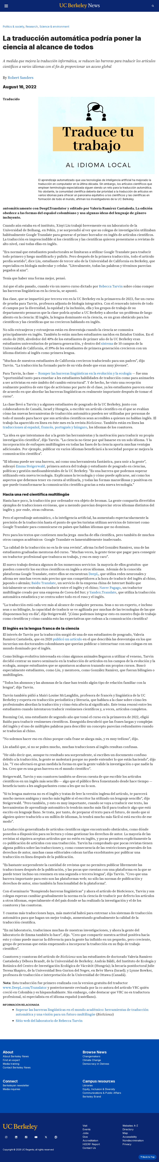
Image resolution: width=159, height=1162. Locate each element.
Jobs (86, 1133)
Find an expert (11, 1060)
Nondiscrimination (133, 1140)
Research (32, 26)
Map (125, 1133)
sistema (107, 343)
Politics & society (13, 26)
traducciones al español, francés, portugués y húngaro (45, 427)
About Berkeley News (16, 1056)
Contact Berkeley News (17, 1067)
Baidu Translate (43, 583)
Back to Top (148, 1157)
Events (87, 1129)
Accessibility (130, 1136)
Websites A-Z (130, 1125)
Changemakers (91, 1056)
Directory (128, 1129)
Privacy (127, 1144)
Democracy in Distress (96, 1063)
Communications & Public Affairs (102, 1092)
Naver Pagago (110, 587)
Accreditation (90, 1140)
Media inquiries (11, 1089)
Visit (85, 1125)
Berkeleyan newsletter (16, 1085)
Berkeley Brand (92, 1096)
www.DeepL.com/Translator (25, 987)
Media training (11, 1063)
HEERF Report (91, 1144)
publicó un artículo (67, 639)
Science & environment (54, 26)
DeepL (93, 573)
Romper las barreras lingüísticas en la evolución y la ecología (85, 373)
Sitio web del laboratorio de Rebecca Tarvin (49, 1020)
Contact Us (89, 1147)
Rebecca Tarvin (111, 286)
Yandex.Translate (102, 592)
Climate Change (92, 1060)
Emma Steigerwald (30, 466)
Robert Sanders (20, 77)
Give (85, 1136)
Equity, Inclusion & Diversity (99, 1089)
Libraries (88, 1085)
